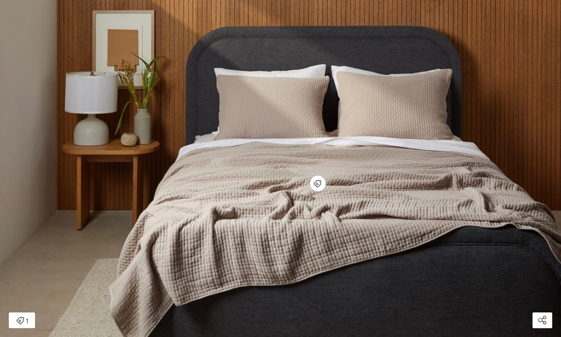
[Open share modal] (542, 320)
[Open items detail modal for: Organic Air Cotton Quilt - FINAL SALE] (318, 183)
